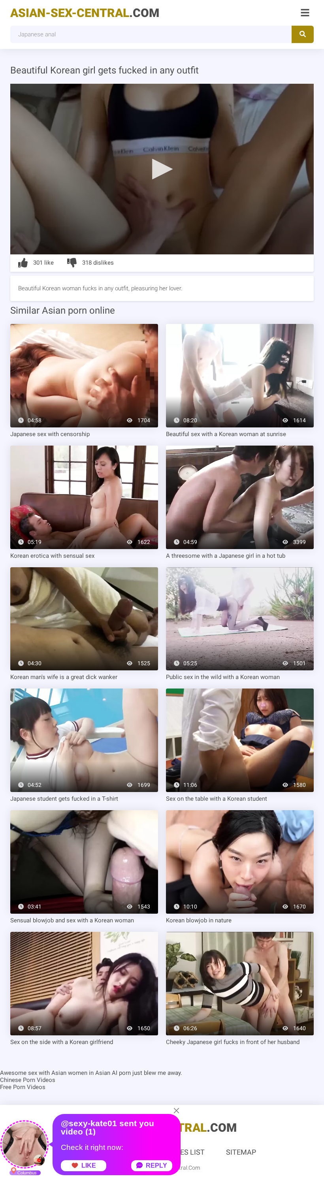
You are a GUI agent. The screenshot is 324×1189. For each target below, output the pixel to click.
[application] (162, 169)
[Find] (303, 34)
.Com (84, 13)
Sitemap (241, 1152)
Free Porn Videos (22, 1087)
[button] (162, 168)
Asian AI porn (113, 1072)
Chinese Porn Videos (27, 1080)
